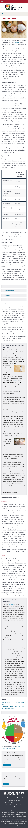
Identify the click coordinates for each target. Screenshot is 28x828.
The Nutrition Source (7, 13)
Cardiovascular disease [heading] (9, 286)
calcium (24, 68)
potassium (11, 604)
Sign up (6, 784)
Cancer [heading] (5, 300)
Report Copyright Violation (10, 802)
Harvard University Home (19, 797)
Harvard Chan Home (8, 797)
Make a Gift (10, 800)
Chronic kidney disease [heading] (9, 290)
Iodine (15, 380)
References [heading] (6, 712)
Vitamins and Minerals (7, 708)
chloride (16, 42)
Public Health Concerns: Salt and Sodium (12, 706)
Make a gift (7, 765)
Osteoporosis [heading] (7, 295)
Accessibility (20, 802)
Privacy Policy (17, 800)
